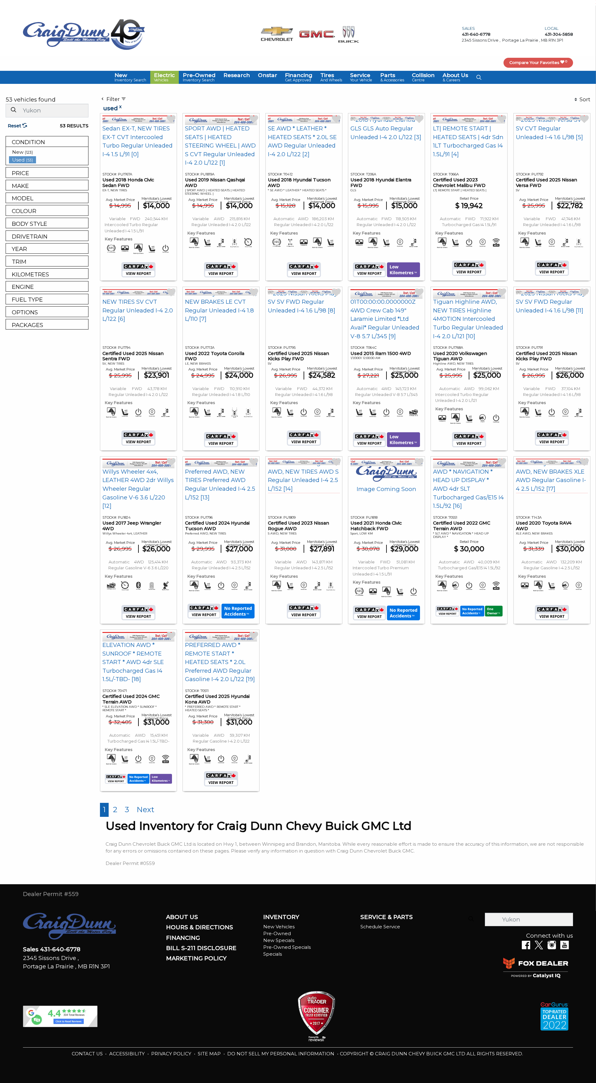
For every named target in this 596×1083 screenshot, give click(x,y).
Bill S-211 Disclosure (201, 948)
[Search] (13, 110)
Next (145, 809)
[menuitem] (48, 152)
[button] (130, 77)
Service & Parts (386, 917)
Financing (183, 938)
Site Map (210, 1054)
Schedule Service (380, 927)
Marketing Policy (196, 958)
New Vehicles (279, 927)
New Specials (278, 940)
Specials (272, 954)
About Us (182, 917)
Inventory (281, 917)
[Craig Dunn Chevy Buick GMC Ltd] (66, 34)
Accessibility (127, 1054)
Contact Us (88, 1054)
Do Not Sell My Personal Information (281, 1054)
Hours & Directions (199, 927)
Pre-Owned (277, 933)
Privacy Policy (171, 1054)
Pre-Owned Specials (287, 947)
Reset (15, 126)
